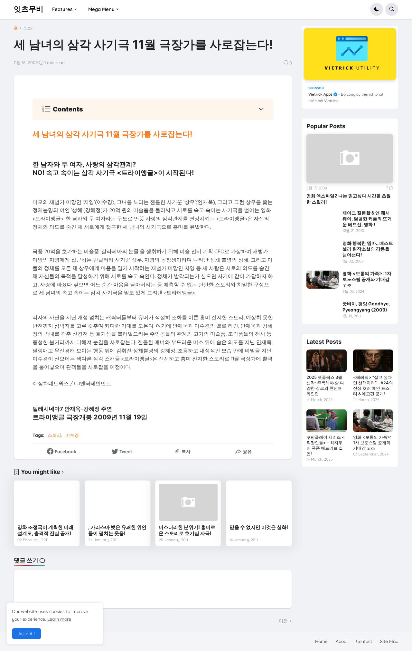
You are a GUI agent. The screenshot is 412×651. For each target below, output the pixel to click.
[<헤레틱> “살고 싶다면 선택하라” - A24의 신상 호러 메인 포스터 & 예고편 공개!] (373, 360)
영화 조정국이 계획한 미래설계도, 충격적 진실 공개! (45, 530)
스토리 (29, 28)
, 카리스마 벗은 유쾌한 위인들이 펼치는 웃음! (117, 530)
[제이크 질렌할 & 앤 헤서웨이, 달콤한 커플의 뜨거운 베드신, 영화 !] (322, 219)
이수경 (72, 435)
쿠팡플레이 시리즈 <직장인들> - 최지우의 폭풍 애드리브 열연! (325, 445)
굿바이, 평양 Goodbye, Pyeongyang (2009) (366, 306)
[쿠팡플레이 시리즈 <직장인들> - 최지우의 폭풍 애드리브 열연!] (326, 420)
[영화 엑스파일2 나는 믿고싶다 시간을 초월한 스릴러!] (349, 158)
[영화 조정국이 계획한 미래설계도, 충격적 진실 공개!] (46, 502)
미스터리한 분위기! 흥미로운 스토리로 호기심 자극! (187, 530)
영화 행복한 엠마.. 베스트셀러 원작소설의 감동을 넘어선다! (367, 248)
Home (321, 641)
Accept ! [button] (26, 634)
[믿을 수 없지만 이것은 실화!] (258, 502)
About (342, 641)
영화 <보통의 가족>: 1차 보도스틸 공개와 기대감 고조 (366, 279)
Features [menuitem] (62, 9)
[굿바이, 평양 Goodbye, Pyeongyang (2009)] (322, 310)
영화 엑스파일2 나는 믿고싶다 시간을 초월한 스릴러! (348, 198)
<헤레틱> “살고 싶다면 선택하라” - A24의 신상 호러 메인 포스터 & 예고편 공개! (373, 385)
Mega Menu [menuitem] (101, 9)
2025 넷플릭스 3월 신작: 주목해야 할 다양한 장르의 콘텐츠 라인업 (325, 385)
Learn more (59, 619)
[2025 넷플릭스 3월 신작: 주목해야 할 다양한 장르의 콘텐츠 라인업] (326, 360)
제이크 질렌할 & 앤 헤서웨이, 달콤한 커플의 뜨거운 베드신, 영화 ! (367, 218)
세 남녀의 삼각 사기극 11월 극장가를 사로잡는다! (112, 134)
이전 (283, 621)
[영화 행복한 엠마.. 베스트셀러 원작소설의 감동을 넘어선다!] (322, 249)
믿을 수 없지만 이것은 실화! (258, 527)
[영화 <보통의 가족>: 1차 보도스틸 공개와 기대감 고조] (322, 280)
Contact (364, 641)
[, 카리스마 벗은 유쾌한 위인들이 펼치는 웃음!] (117, 502)
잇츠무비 (28, 9)
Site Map (389, 641)
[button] (376, 9)
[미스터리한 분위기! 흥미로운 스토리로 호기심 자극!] (188, 502)
